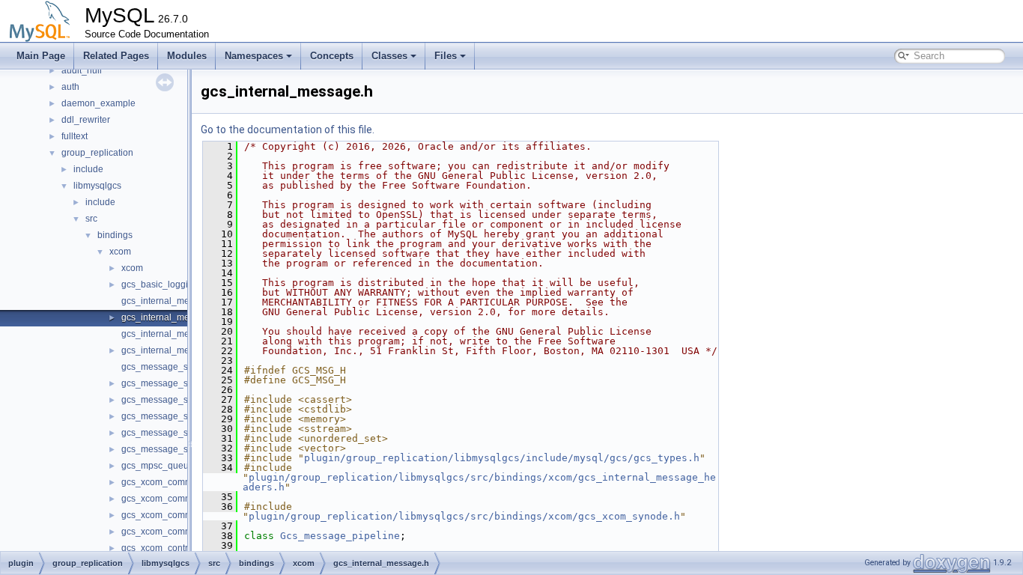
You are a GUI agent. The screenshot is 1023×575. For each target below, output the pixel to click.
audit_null (81, 70)
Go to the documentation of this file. (287, 130)
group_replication (97, 152)
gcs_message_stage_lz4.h (176, 383)
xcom (120, 251)
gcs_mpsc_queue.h (161, 465)
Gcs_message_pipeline (340, 535)
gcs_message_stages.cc (171, 433)
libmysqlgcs (97, 185)
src (91, 218)
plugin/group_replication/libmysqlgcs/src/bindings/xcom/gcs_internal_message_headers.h (479, 482)
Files (445, 55)
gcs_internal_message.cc (173, 301)
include (88, 169)
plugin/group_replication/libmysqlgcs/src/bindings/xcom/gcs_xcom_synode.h (464, 516)
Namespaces (254, 55)
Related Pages (116, 55)
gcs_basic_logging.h (163, 284)
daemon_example (98, 103)
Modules (187, 55)
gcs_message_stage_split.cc (180, 400)
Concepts (331, 55)
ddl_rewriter (85, 120)
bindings (115, 235)
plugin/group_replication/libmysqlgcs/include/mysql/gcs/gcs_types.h (501, 457)
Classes (389, 55)
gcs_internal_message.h (171, 317)
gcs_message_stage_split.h (178, 416)
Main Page (40, 55)
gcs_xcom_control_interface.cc (184, 548)
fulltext (74, 136)
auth (70, 87)
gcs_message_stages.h (169, 449)
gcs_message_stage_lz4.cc (177, 367)
